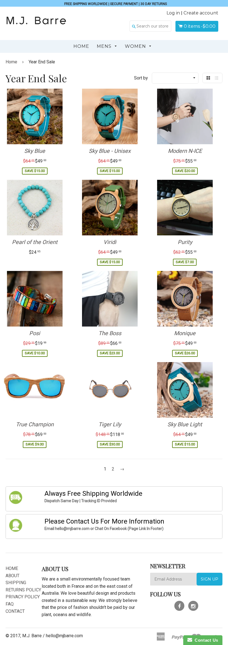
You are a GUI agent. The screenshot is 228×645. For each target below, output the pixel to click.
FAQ (10, 604)
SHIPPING (16, 582)
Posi (34, 333)
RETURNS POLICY (23, 589)
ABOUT (12, 575)
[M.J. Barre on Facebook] (179, 606)
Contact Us (205, 640)
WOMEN (136, 46)
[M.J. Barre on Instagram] (193, 606)
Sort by (141, 78)
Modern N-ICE (185, 151)
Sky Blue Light (184, 424)
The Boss (109, 333)
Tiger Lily (109, 424)
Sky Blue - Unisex (110, 151)
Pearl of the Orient (35, 242)
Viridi (109, 242)
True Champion (35, 424)
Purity (185, 242)
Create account (201, 13)
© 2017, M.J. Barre (24, 635)
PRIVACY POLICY (23, 596)
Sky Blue (34, 151)
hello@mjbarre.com (64, 635)
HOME (12, 568)
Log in (173, 13)
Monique (184, 333)
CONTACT (15, 611)
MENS (105, 46)
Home (81, 46)
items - (199, 26)
